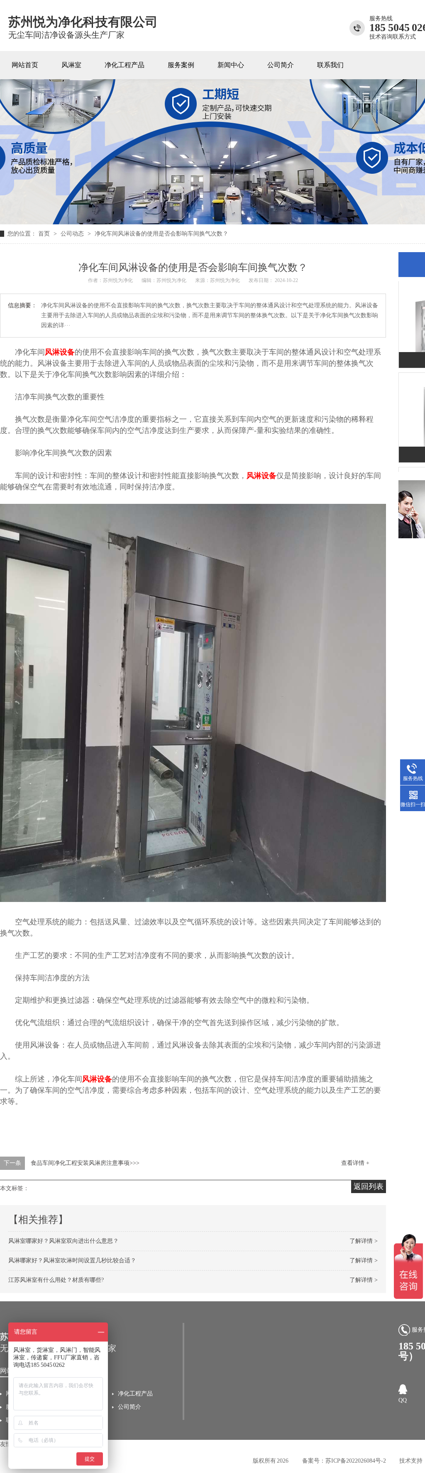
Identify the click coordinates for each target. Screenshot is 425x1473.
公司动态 (73, 234)
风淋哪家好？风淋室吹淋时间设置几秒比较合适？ (72, 1260)
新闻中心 (230, 64)
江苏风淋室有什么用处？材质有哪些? (56, 1280)
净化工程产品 (124, 64)
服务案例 (181, 64)
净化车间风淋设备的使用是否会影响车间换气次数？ (161, 234)
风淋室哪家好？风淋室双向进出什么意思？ (63, 1241)
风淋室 (71, 64)
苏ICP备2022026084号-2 (355, 1461)
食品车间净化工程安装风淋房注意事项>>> (85, 1163)
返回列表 (368, 1186)
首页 (44, 234)
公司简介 (280, 64)
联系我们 (330, 64)
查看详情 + (355, 1163)
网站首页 (25, 64)
